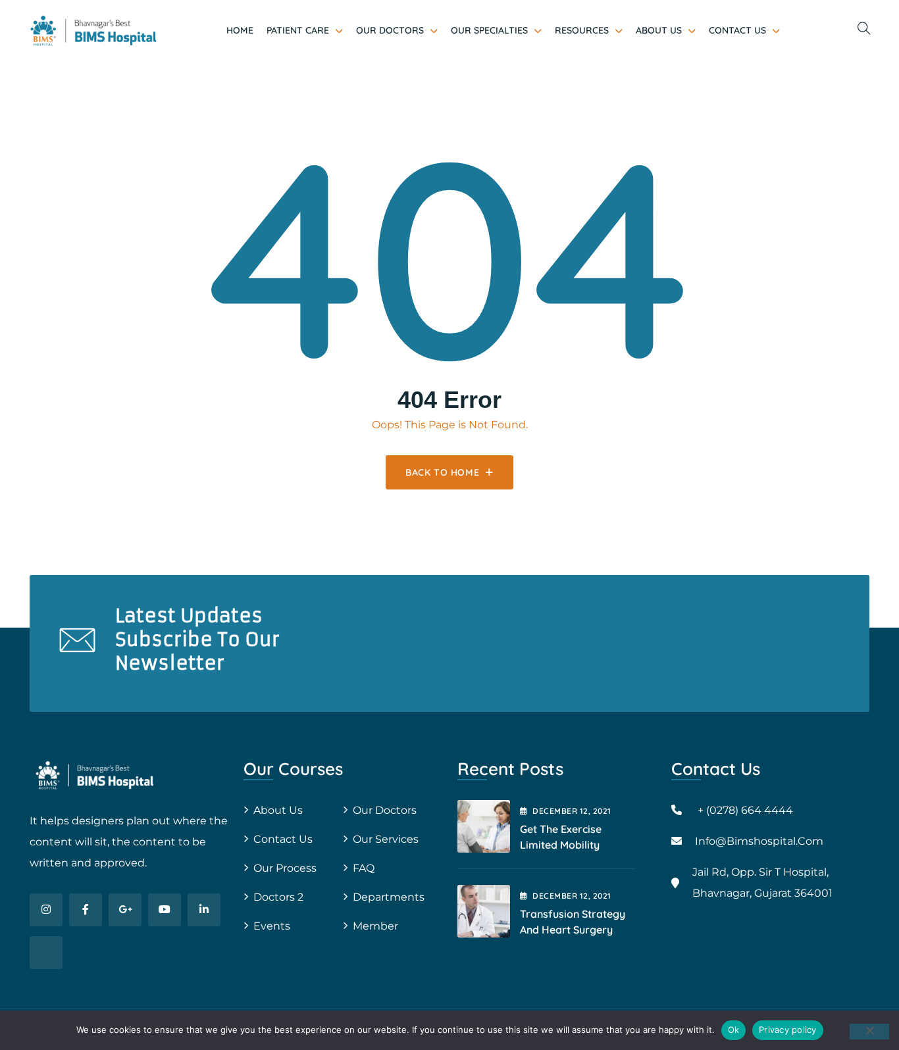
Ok (734, 1029)
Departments (388, 897)
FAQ (363, 868)
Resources (582, 30)
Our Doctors (390, 30)
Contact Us (737, 30)
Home (239, 30)
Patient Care (298, 30)
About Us (659, 30)
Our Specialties (489, 30)
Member (375, 926)
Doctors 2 (278, 897)
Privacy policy (788, 1029)
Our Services (386, 839)
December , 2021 (571, 811)
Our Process (285, 868)
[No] (869, 1031)
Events (271, 926)
